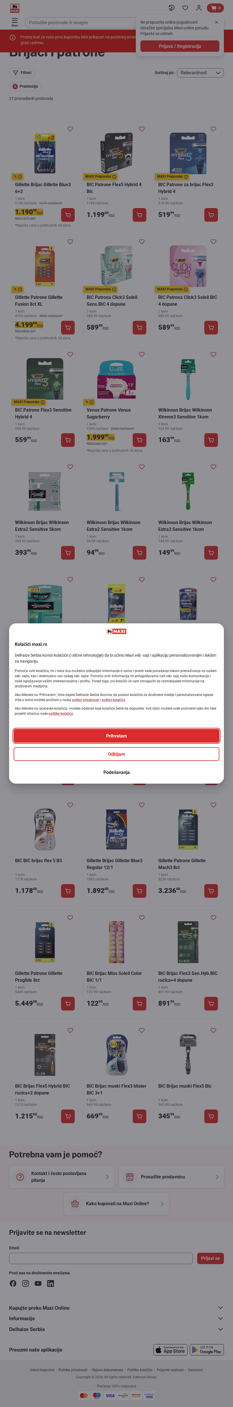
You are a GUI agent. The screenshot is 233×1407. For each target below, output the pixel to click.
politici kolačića (113, 700)
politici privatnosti (85, 700)
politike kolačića (61, 714)
